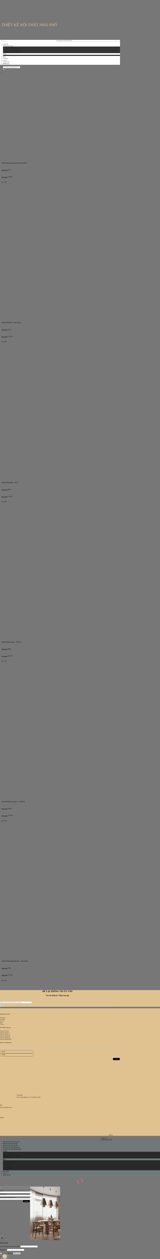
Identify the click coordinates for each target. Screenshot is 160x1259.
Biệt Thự (8, 1167)
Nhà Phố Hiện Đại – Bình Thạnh (11, 322)
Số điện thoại (3, 1194)
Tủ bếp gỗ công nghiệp (12, 1156)
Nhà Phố (8, 1166)
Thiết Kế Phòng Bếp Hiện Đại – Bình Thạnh (14, 961)
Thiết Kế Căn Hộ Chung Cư (12, 48)
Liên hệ (5, 60)
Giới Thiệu (6, 1171)
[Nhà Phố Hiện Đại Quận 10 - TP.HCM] (36, 797)
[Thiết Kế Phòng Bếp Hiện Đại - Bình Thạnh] (36, 957)
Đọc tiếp (3, 182)
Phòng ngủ (9, 1162)
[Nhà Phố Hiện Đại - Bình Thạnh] (36, 318)
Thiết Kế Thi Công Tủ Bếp (12, 50)
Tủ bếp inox (9, 1157)
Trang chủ (5, 44)
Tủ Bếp (5, 1151)
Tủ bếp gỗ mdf (10, 1154)
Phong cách (9, 1169)
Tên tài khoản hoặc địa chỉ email (10, 1246)
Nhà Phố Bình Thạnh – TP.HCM (11, 642)
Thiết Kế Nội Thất (10, 47)
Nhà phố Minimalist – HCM (9, 482)
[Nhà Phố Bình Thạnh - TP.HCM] (36, 638)
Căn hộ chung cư (11, 1161)
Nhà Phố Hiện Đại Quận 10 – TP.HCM (13, 801)
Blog (4, 56)
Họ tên (1, 1190)
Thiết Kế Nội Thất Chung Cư (11, 1141)
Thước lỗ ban (6, 61)
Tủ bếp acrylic (9, 55)
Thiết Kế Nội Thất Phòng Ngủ (13, 52)
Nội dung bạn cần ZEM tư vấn (7, 1197)
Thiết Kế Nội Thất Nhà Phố (12, 49)
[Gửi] (3, 69)
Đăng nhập (17, 1253)
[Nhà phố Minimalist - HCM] (41, 478)
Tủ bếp (4, 54)
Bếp (7, 1164)
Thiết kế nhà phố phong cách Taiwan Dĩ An (14, 163)
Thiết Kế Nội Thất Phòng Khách (13, 51)
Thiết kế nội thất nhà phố (10, 1143)
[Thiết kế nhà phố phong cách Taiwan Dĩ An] (41, 159)
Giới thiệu (5, 58)
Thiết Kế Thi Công (7, 45)
